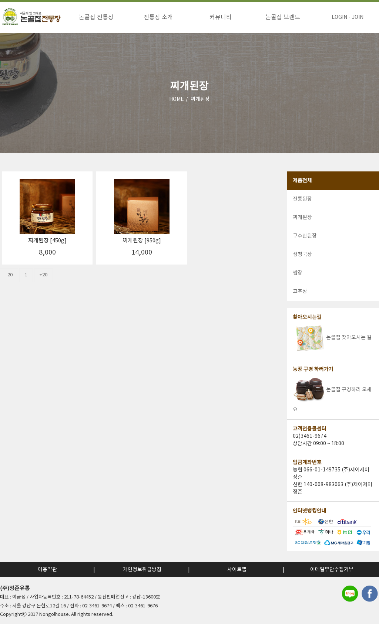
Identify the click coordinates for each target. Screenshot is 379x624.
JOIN (357, 17)
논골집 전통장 (96, 17)
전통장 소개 (158, 17)
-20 (9, 275)
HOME (176, 99)
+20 (43, 275)
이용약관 (47, 570)
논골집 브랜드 (282, 17)
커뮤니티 (220, 17)
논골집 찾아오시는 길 (349, 338)
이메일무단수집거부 (331, 570)
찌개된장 (200, 99)
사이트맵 (236, 570)
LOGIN (339, 17)
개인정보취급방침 (142, 570)
